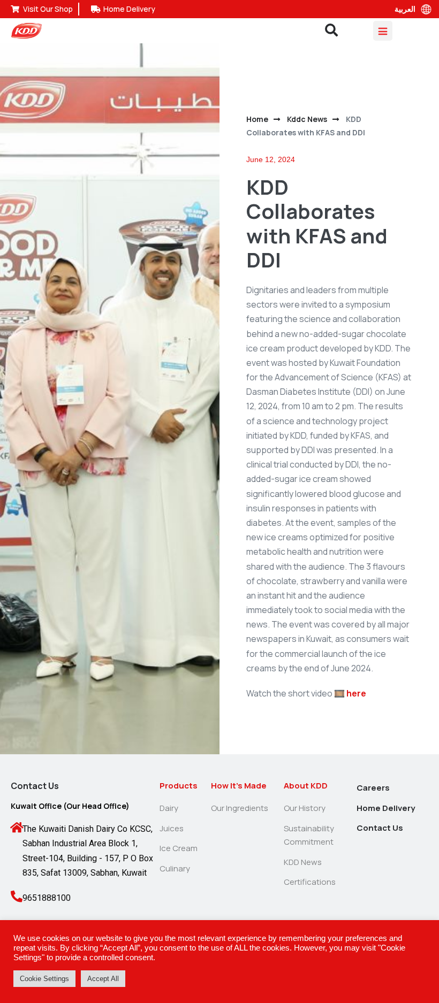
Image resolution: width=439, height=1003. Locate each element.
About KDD (306, 785)
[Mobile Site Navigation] (382, 31)
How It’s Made (239, 785)
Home (257, 119)
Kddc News (307, 119)
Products (179, 785)
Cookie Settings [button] (44, 979)
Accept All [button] (103, 979)
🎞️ (350, 693)
